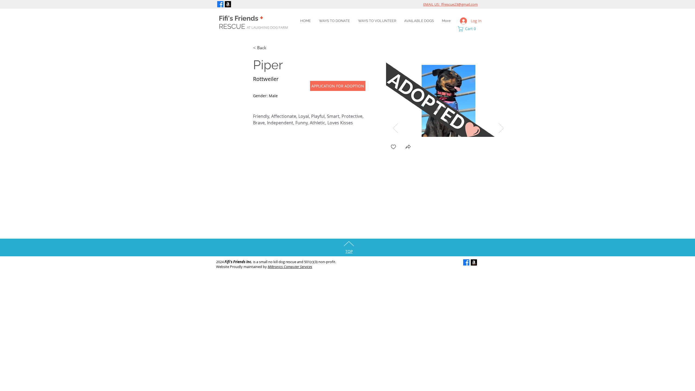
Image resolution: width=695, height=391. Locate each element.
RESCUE (253, 26)
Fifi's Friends (241, 18)
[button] (468, 28)
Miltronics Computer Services (290, 266)
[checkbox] (393, 147)
